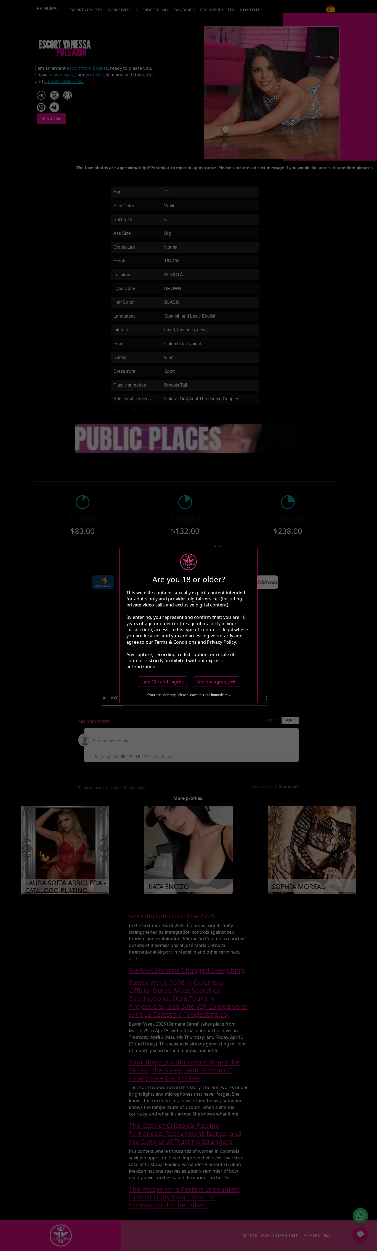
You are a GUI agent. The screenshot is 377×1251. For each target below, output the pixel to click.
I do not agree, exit (216, 681)
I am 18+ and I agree (162, 681)
